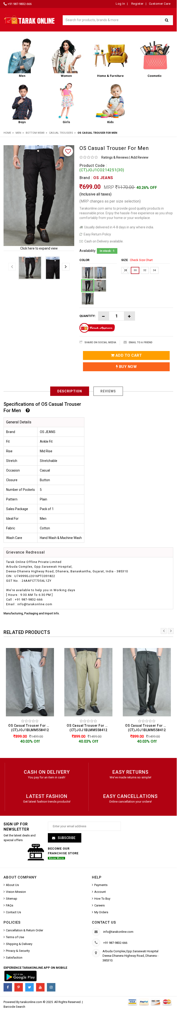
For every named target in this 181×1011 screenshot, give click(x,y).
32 (144, 270)
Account (100, 892)
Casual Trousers (61, 132)
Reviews (108, 391)
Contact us (104, 922)
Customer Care (160, 3)
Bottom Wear (35, 132)
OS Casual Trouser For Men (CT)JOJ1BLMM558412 (31, 728)
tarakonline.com (31, 1002)
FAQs (9, 905)
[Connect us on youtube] (40, 987)
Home (7, 132)
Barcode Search (14, 1006)
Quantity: (87, 316)
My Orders (101, 912)
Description (69, 391)
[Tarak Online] (29, 19)
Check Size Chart (141, 260)
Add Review (139, 157)
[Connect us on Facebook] (8, 987)
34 (154, 270)
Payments (100, 885)
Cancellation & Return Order (24, 930)
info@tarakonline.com (118, 931)
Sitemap (11, 898)
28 (125, 270)
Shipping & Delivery (19, 944)
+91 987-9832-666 (20, 4)
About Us (12, 885)
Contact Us (13, 912)
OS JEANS (103, 178)
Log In (120, 3)
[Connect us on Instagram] (51, 987)
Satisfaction (14, 957)
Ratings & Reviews (115, 157)
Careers (99, 905)
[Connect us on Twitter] (29, 987)
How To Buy (102, 898)
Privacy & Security (18, 950)
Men (18, 132)
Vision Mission (16, 892)
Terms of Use (15, 937)
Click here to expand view (39, 248)
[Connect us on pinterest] (18, 987)
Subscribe (66, 838)
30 (135, 270)
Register (137, 3)
